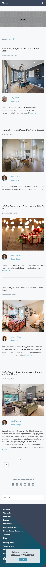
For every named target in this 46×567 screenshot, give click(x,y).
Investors (7, 516)
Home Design (15, 101)
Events (6, 520)
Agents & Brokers (10, 527)
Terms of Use (8, 546)
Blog (5, 538)
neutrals (11, 39)
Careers (6, 509)
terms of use (15, 554)
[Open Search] (42, 3)
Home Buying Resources (13, 531)
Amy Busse (14, 97)
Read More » (34, 113)
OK (23, 559)
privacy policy (29, 554)
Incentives (7, 523)
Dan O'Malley (15, 176)
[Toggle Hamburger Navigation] (5, 2)
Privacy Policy (8, 542)
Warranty (7, 513)
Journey (6, 534)
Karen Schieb (15, 337)
